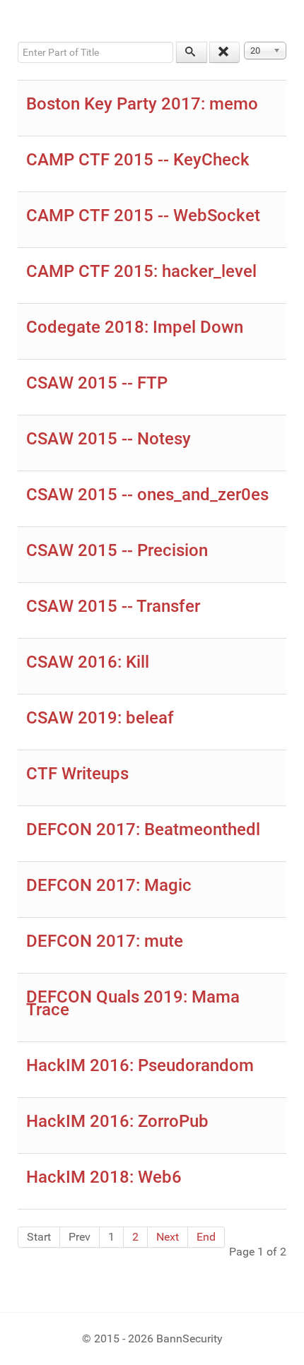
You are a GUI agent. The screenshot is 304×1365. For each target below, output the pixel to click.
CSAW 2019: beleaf (100, 718)
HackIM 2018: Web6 (104, 1177)
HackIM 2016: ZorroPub (117, 1121)
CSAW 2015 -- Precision (117, 550)
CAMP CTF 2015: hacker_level (141, 271)
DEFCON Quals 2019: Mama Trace (133, 1003)
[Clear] (224, 52)
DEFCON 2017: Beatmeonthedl (143, 829)
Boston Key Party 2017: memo (142, 104)
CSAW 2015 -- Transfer (113, 606)
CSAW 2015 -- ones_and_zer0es (147, 494)
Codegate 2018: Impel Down (134, 327)
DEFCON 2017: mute (104, 941)
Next (167, 1236)
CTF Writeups (77, 774)
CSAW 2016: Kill (87, 662)
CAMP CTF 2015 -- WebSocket (143, 215)
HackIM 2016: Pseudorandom (140, 1065)
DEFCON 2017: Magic (109, 885)
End (206, 1236)
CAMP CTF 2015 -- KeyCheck (138, 160)
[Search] (191, 52)
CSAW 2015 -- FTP (97, 383)
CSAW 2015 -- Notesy (108, 439)
